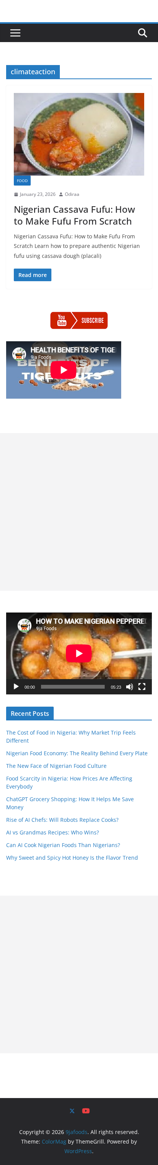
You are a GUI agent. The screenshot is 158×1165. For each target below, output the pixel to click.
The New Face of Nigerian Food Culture (56, 765)
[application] (79, 653)
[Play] (16, 687)
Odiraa (72, 194)
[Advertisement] (79, 512)
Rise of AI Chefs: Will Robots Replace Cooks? (62, 819)
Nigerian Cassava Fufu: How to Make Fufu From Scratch (74, 215)
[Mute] (129, 687)
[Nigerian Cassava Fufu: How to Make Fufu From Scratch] (79, 134)
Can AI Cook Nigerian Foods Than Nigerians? (63, 845)
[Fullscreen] (142, 687)
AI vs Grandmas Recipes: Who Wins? (52, 832)
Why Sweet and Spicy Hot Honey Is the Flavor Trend (72, 857)
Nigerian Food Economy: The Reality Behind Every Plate (77, 753)
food (22, 180)
